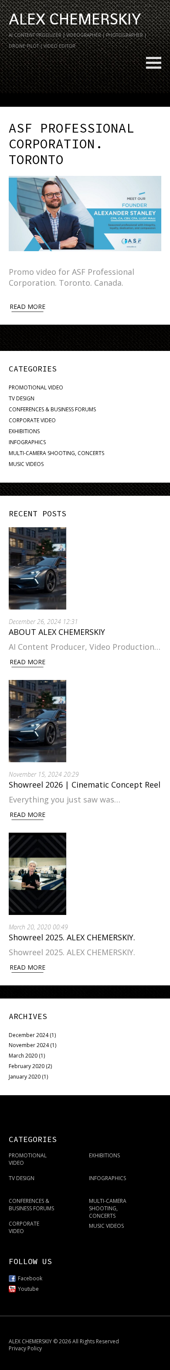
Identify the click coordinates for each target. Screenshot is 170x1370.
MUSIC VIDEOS (26, 464)
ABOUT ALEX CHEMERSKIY (57, 632)
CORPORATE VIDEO (32, 420)
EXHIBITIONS (24, 431)
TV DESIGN (21, 398)
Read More (27, 662)
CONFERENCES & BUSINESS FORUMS (52, 409)
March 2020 (23, 1055)
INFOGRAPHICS (27, 442)
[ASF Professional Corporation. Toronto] (85, 214)
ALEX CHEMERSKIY (75, 19)
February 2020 (26, 1066)
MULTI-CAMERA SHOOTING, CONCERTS (56, 453)
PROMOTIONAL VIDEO (36, 387)
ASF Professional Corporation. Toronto (71, 143)
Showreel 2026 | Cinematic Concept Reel (84, 784)
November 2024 (29, 1045)
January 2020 (25, 1076)
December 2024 (28, 1035)
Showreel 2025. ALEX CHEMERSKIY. (73, 937)
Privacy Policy (25, 1348)
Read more (27, 306)
